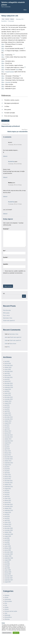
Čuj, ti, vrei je (6, 315)
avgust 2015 (8, 403)
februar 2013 (8, 452)
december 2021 (9, 377)
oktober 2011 (8, 484)
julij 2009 (7, 538)
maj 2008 (7, 566)
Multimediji (7, 615)
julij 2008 (7, 562)
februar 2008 (8, 572)
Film (6, 603)
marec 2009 (8, 546)
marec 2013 (8, 450)
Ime (4, 250)
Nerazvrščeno (8, 617)
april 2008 (7, 568)
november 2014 (9, 419)
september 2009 (9, 534)
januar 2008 (8, 574)
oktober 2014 (8, 421)
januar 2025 (8, 363)
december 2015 (9, 397)
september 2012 (9, 462)
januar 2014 (8, 433)
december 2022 (9, 371)
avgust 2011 (8, 488)
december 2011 (9, 480)
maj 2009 (7, 542)
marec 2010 (8, 522)
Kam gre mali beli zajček (11, 611)
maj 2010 (7, 518)
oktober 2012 (8, 460)
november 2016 (9, 385)
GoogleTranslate (9, 71)
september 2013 (9, 441)
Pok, (9, 346)
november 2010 (9, 506)
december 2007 (9, 576)
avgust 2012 (8, 464)
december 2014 (9, 417)
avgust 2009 (8, 536)
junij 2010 (7, 516)
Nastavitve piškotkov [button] (7, 632)
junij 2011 (7, 492)
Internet (7, 19)
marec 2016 (8, 393)
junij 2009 (7, 540)
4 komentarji (11, 21)
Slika (2, 44)
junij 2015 (7, 407)
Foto (3, 19)
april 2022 (7, 373)
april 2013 (7, 448)
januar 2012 (8, 478)
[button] (20, 38)
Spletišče (5, 264)
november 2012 (9, 458)
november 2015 (9, 399)
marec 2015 (8, 413)
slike (8, 120)
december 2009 (9, 528)
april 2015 (7, 411)
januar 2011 (8, 502)
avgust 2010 (8, 512)
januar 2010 (8, 526)
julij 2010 (7, 514)
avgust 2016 (8, 389)
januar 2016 (8, 395)
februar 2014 (8, 431)
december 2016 (9, 383)
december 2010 (9, 504)
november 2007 (9, 578)
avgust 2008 (8, 560)
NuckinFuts (4, 21)
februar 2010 (8, 524)
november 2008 (9, 554)
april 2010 (7, 520)
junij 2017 (7, 379)
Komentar (6, 228)
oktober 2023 (8, 367)
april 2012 (7, 472)
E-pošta (5, 257)
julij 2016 (7, 391)
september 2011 (9, 486)
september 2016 (9, 387)
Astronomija (8, 599)
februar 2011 (8, 500)
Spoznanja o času (7, 318)
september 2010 (9, 510)
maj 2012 (7, 470)
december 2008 (9, 552)
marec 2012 (8, 474)
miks (6, 613)
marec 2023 (8, 369)
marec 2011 (8, 498)
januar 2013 (8, 454)
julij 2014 (7, 425)
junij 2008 (7, 564)
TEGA (17, 69)
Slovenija (7, 619)
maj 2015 (7, 409)
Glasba (6, 607)
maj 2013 (7, 446)
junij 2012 (7, 468)
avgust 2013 (8, 443)
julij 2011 (7, 490)
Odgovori (5, 156)
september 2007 (9, 579)
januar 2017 (8, 381)
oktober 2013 (8, 439)
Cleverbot (7, 82)
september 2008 (9, 558)
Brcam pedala (8, 601)
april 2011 (7, 496)
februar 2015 (8, 415)
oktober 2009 (8, 532)
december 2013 (9, 435)
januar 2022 (8, 375)
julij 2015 (7, 405)
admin (6, 337)
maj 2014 (7, 427)
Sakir (6, 340)
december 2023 (9, 365)
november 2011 (9, 482)
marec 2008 (8, 570)
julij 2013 (7, 445)
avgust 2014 (8, 423)
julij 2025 (7, 361)
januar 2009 (8, 550)
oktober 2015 (8, 401)
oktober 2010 (8, 508)
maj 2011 (7, 494)
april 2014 (7, 429)
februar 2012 (8, 476)
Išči (4, 293)
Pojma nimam (12, 343)
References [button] (6, 95)
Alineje (6, 597)
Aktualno (7, 595)
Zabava (12, 19)
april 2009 (7, 544)
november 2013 (9, 437)
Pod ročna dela (7, 310)
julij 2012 (7, 466)
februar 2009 (8, 548)
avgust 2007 (8, 581)
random (3, 120)
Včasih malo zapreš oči (9, 320)
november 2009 (9, 530)
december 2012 (9, 456)
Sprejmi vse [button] (16, 632)
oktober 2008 (8, 556)
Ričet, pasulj (6, 312)
